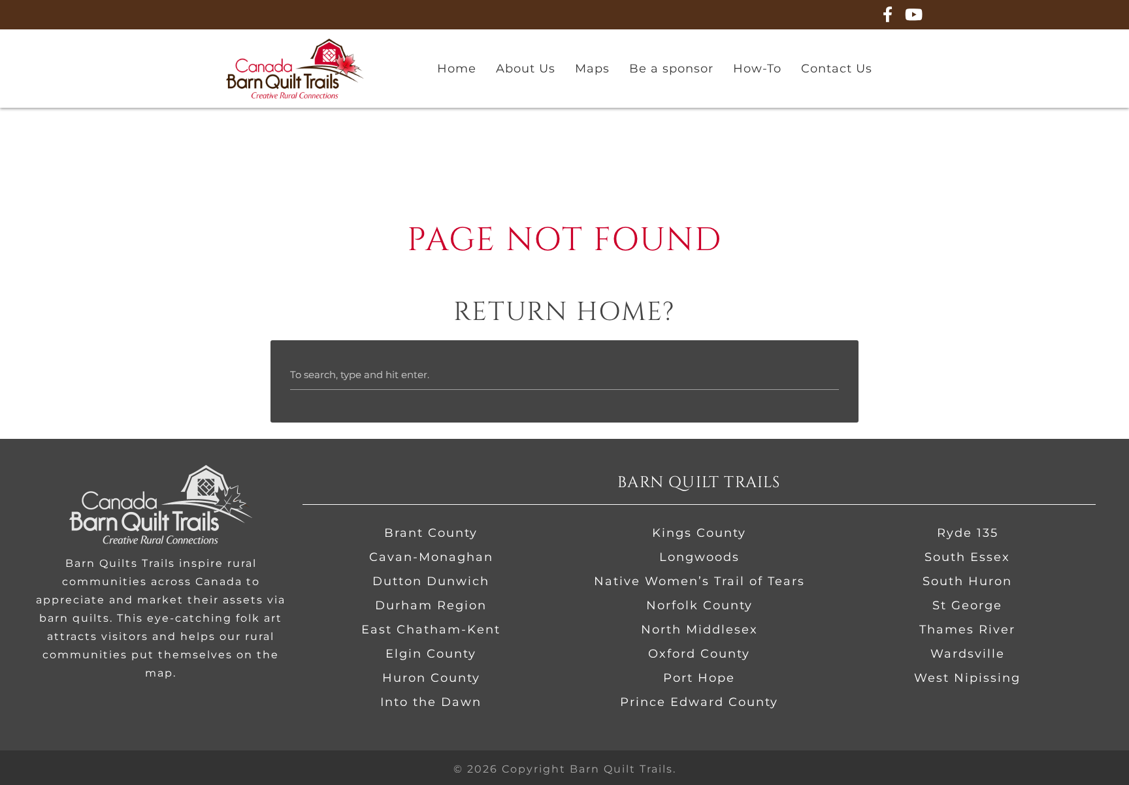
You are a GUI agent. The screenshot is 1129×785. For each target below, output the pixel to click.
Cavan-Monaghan (431, 557)
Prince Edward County (699, 702)
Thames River (967, 629)
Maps (592, 68)
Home (456, 68)
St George (967, 605)
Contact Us (836, 68)
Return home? (564, 312)
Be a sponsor (671, 68)
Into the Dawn (431, 702)
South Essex (967, 557)
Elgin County (430, 654)
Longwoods (699, 557)
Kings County (699, 533)
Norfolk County (699, 605)
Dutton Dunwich (430, 581)
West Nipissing (967, 678)
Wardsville (967, 654)
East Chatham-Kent (430, 629)
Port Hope (699, 678)
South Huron (967, 581)
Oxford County (699, 654)
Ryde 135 (967, 533)
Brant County (431, 533)
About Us (525, 68)
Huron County (431, 678)
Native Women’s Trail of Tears (699, 581)
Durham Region (431, 605)
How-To (757, 68)
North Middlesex (699, 629)
